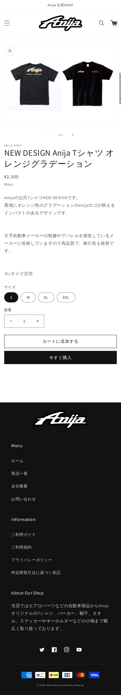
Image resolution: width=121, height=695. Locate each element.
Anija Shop (53, 685)
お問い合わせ (23, 499)
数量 (8, 310)
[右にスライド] (73, 135)
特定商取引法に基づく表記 (35, 572)
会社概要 (19, 486)
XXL (66, 297)
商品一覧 (19, 473)
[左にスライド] (48, 135)
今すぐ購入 (60, 357)
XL (46, 297)
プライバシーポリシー (31, 559)
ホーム (17, 460)
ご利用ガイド (23, 534)
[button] (7, 23)
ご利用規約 (21, 547)
